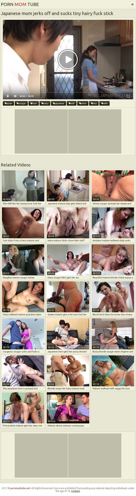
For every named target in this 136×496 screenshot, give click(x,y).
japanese (59, 103)
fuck (34, 103)
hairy (45, 103)
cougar (22, 103)
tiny (95, 103)
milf (73, 103)
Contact (75, 491)
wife (105, 103)
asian (9, 103)
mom (83, 103)
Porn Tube (20, 4)
